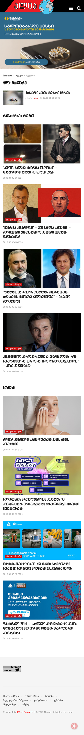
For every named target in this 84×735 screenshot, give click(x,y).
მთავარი (7, 75)
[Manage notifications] (74, 726)
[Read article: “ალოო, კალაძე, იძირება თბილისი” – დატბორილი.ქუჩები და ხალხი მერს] (42, 143)
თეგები (19, 75)
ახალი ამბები (13, 160)
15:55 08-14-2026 (14, 242)
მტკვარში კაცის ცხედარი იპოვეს (47, 92)
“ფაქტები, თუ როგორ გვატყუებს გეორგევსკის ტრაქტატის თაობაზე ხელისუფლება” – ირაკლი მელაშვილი (36, 296)
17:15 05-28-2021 (51, 98)
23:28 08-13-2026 (14, 307)
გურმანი (58, 700)
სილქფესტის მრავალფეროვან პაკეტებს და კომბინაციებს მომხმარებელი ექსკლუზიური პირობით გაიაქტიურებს (41, 503)
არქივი (26, 704)
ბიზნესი (49, 696)
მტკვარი (30, 75)
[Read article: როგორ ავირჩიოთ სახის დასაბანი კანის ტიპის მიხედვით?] (42, 415)
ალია (36, 98)
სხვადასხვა (9, 704)
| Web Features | (25, 712)
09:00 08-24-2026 (14, 450)
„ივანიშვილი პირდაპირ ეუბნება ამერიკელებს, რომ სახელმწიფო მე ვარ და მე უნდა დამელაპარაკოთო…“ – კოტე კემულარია (41, 361)
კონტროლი (40, 700)
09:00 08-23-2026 (14, 514)
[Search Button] (79, 8)
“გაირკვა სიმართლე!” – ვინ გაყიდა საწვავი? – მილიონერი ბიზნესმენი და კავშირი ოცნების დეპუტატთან (37, 232)
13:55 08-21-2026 (14, 574)
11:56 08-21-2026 (14, 638)
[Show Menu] (71, 8)
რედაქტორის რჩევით (15, 700)
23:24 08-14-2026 (14, 178)
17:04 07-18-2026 (14, 371)
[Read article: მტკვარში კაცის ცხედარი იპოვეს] (13, 98)
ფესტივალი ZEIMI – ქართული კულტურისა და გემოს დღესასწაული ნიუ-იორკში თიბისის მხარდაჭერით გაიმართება (40, 628)
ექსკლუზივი (32, 696)
